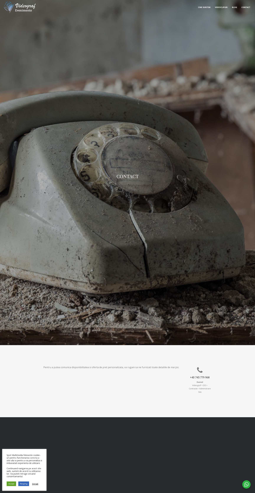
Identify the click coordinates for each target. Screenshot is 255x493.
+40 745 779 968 (200, 377)
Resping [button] (23, 483)
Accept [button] (11, 483)
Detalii (35, 484)
